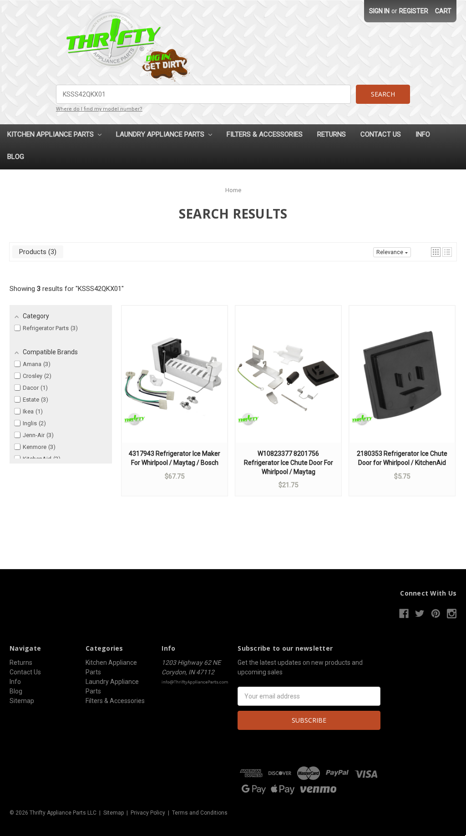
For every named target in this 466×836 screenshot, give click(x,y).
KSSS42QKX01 (100, 289)
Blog (15, 157)
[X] (420, 613)
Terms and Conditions (200, 813)
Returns (331, 134)
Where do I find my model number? (99, 109)
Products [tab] (36, 252)
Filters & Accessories (265, 134)
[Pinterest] (436, 613)
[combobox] (203, 94)
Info (422, 134)
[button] (436, 252)
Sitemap (22, 700)
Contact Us (380, 134)
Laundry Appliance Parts (161, 134)
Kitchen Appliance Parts (51, 134)
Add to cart (175, 383)
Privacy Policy (148, 813)
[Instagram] (451, 613)
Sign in (379, 11)
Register (413, 11)
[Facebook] (404, 613)
